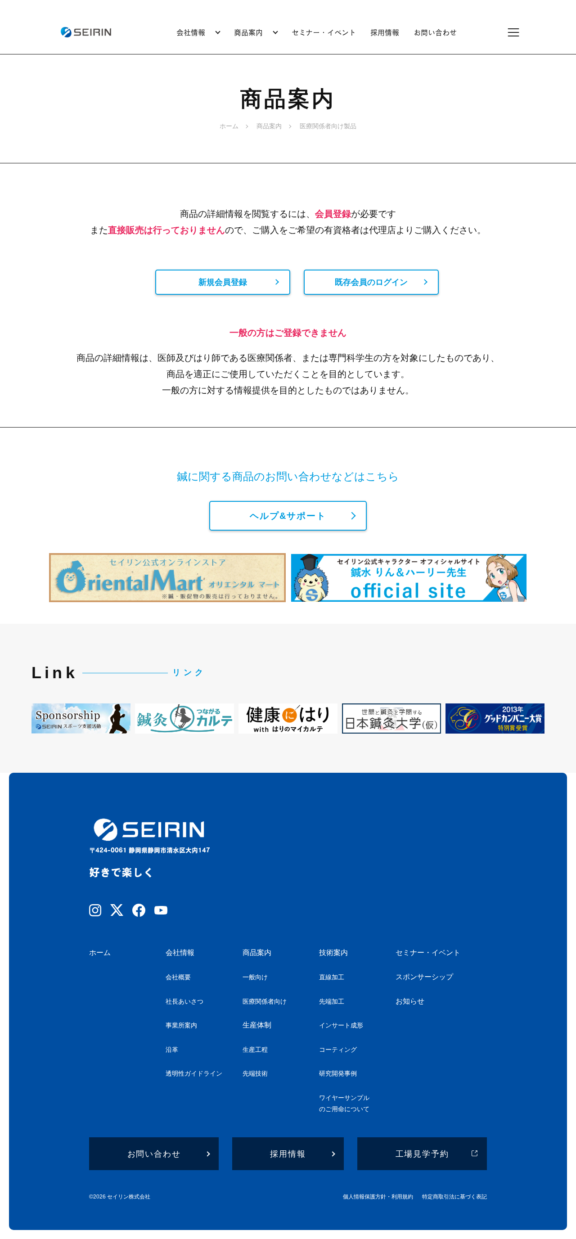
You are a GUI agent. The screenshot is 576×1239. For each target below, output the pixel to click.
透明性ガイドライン (194, 1073)
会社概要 (178, 977)
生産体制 (257, 1025)
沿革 (172, 1049)
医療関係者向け (265, 1001)
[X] (116, 911)
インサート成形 (341, 1025)
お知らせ (410, 1001)
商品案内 (257, 952)
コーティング (338, 1049)
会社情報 (180, 952)
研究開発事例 (338, 1073)
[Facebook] (138, 912)
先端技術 (255, 1073)
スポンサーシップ (424, 977)
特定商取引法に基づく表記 (454, 1197)
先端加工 (331, 1001)
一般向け (255, 977)
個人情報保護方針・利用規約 (378, 1197)
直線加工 (331, 977)
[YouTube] (160, 912)
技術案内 (333, 952)
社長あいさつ (184, 1001)
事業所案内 (181, 1025)
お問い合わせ (435, 32)
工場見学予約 (422, 1153)
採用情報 (384, 32)
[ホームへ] (85, 32)
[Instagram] (95, 912)
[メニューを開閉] (519, 32)
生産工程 (255, 1049)
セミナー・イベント (324, 32)
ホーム (229, 126)
